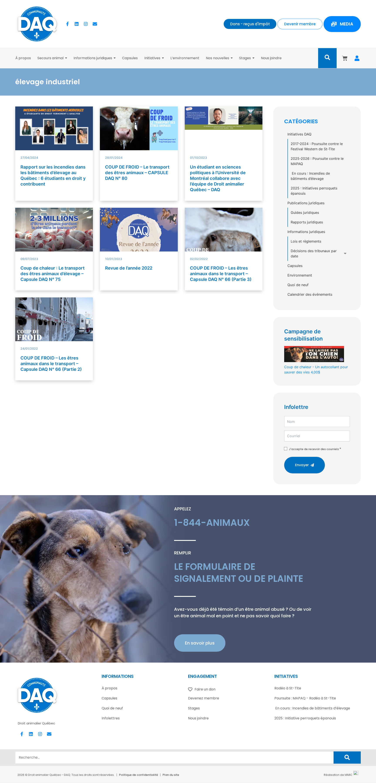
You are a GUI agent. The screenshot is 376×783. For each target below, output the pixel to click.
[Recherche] (347, 757)
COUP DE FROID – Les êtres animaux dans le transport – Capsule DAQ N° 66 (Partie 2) (51, 363)
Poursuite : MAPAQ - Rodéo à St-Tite (305, 698)
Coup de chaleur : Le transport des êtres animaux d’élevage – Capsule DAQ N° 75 (52, 273)
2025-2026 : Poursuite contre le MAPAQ (317, 161)
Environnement (299, 275)
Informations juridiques (306, 232)
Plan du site (171, 775)
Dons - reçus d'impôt (250, 24)
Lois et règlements (306, 241)
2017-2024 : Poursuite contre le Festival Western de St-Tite (317, 146)
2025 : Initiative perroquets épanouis (305, 718)
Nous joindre (198, 718)
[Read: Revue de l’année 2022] (139, 240)
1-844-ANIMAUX (212, 522)
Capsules (294, 265)
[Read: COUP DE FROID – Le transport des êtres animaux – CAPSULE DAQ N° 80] (139, 128)
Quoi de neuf (298, 285)
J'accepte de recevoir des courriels (314, 449)
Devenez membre (203, 698)
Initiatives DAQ (299, 134)
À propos (109, 688)
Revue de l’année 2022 (128, 268)
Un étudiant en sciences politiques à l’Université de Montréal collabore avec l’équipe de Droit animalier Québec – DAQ (218, 178)
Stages (194, 708)
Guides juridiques (305, 212)
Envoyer (302, 464)
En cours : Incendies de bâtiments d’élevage (310, 176)
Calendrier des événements (309, 294)
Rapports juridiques (307, 222)
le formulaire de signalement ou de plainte (238, 572)
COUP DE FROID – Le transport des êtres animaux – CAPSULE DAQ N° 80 (137, 172)
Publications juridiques (305, 203)
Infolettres (111, 718)
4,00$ (316, 369)
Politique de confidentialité (138, 775)
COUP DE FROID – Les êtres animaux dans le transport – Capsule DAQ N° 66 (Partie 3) (221, 273)
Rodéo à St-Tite (287, 688)
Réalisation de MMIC (338, 775)
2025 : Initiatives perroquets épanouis (314, 191)
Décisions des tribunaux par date (314, 253)
